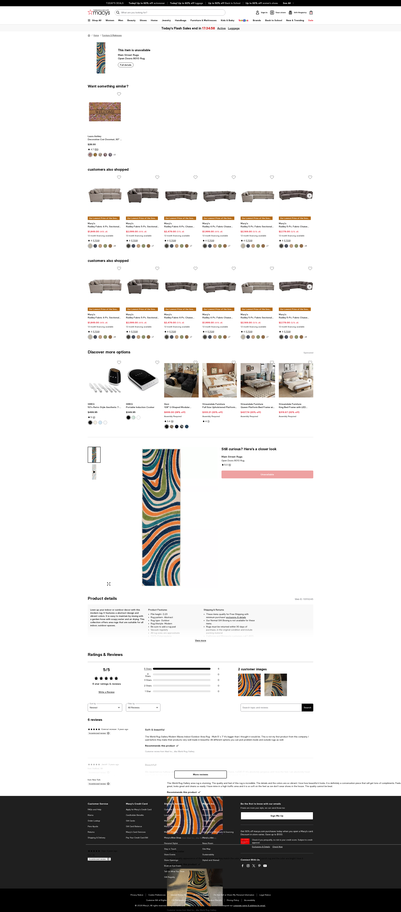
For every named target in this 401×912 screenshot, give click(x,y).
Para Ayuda (93, 826)
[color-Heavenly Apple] (105, 246)
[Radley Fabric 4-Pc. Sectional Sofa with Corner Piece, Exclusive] (105, 195)
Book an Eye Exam (172, 866)
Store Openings (171, 860)
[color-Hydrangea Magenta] (105, 155)
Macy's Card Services (136, 832)
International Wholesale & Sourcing (218, 832)
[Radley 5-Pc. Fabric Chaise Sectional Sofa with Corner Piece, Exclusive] (296, 195)
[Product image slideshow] (161, 517)
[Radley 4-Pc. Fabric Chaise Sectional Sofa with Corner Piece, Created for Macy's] (219, 195)
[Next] (309, 195)
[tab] (94, 455)
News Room (207, 843)
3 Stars (148, 680)
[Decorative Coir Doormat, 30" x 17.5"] (105, 112)
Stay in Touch (170, 849)
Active (221, 28)
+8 (114, 246)
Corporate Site (208, 821)
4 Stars (148, 674)
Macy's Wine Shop (172, 838)
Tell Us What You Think (174, 871)
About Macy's (208, 809)
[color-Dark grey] (182, 426)
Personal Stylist (171, 843)
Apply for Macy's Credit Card (138, 809)
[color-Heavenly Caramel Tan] (138, 246)
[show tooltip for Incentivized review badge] (107, 733)
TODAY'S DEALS (115, 3)
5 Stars (148, 668)
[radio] (90, 154)
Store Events (169, 854)
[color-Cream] (95, 422)
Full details (125, 65)
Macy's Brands (170, 832)
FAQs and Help (94, 809)
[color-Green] (133, 417)
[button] (153, 517)
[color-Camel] (172, 426)
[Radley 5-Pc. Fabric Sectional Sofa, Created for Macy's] (258, 195)
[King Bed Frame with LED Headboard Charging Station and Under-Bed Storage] (296, 380)
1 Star (148, 691)
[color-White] (100, 155)
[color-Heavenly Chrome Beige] (90, 246)
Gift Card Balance (134, 826)
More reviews (200, 774)
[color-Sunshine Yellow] (95, 155)
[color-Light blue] (187, 426)
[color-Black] (90, 422)
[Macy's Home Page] (99, 12)
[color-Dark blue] (177, 426)
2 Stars (148, 685)
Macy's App (169, 821)
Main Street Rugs (128, 54)
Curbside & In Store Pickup (176, 809)
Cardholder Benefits (135, 815)
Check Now (277, 847)
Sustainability (208, 854)
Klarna (90, 815)
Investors (206, 826)
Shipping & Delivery (96, 838)
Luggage (234, 28)
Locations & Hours (172, 815)
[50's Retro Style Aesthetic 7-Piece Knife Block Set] (105, 380)
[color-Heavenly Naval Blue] (133, 246)
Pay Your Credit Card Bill (137, 838)
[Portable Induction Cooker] (143, 380)
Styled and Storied (210, 860)
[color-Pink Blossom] (90, 155)
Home (96, 35)
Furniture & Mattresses (112, 35)
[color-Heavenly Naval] (95, 246)
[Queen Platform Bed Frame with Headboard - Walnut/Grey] (258, 380)
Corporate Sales (209, 815)
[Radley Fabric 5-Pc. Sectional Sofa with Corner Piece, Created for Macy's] (143, 195)
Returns (91, 832)
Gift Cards (130, 821)
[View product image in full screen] (109, 584)
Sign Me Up (277, 815)
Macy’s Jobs (207, 838)
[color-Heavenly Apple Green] (143, 246)
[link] (105, 146)
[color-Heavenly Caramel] (100, 246)
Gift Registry (169, 877)
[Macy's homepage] (89, 35)
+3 (114, 155)
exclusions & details (236, 617)
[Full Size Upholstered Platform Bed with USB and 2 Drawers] (219, 380)
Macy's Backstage (172, 826)
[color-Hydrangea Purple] (110, 155)
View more (200, 640)
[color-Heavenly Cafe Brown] (148, 246)
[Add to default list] (119, 94)
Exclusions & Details (261, 847)
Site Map (206, 849)
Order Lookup (94, 821)
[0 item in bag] (311, 12)
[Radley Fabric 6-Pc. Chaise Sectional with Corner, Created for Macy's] (181, 195)
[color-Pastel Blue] (100, 422)
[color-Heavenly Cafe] (110, 246)
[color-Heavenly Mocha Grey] (128, 246)
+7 (153, 246)
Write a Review (107, 692)
